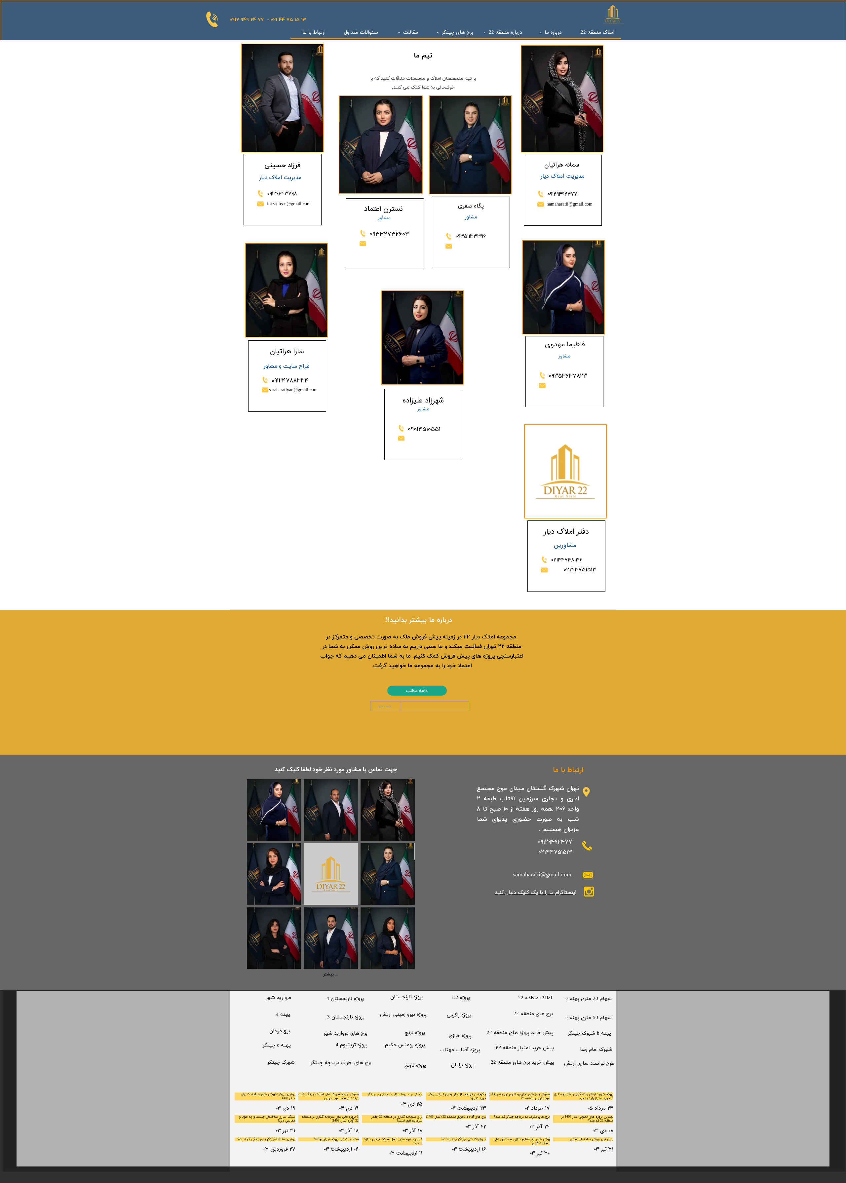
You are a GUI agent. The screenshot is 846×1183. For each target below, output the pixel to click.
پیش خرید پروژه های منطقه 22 (520, 1032)
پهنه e (283, 1014)
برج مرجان (279, 1031)
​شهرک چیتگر (281, 1062)
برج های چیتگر (457, 32)
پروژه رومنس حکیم (405, 1045)
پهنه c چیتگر (277, 1045)
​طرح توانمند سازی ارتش (589, 1063)
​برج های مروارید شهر (345, 1033)
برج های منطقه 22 (533, 1014)
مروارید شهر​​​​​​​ (278, 997)
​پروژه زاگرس (459, 1015)
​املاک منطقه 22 (535, 998)
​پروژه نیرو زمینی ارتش (403, 1014)
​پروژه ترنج (415, 1032)
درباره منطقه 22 (505, 32)
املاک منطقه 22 (597, 32)
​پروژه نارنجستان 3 (346, 1017)
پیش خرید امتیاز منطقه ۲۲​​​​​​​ (525, 1048)
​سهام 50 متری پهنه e (588, 1017)
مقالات (410, 32)
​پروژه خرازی (460, 1035)
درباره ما (553, 32)
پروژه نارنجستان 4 (345, 998)
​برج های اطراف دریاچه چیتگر (341, 1062)
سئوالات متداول (361, 32)
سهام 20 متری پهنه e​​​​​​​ (588, 998)
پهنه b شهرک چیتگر (589, 1033)
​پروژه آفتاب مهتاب (460, 1050)
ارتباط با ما (314, 32)
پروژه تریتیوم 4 (351, 1045)
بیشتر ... (330, 974)
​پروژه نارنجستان (406, 997)
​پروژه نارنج (415, 1065)
